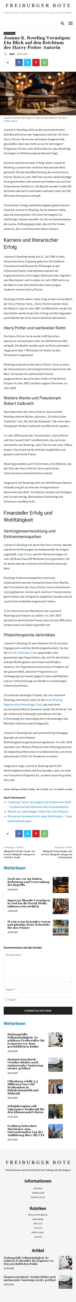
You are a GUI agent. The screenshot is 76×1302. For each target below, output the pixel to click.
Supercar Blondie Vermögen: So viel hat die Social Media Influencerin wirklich (29, 903)
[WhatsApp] (44, 62)
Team (12, 54)
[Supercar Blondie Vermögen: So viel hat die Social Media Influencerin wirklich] (61, 906)
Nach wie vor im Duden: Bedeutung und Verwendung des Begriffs (28, 882)
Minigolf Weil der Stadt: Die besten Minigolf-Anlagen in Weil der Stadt (19, 854)
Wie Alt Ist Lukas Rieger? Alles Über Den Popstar (38, 811)
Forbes (28, 554)
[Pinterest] (36, 62)
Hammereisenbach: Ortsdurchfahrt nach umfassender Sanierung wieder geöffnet (25, 1064)
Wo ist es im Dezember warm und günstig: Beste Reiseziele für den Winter (28, 925)
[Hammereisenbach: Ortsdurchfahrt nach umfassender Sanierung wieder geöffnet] (55, 1064)
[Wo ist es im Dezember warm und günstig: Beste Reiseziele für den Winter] (61, 928)
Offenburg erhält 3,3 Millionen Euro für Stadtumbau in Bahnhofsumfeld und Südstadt (22, 1087)
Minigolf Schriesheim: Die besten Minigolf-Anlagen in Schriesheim (56, 854)
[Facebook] (19, 62)
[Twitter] (27, 62)
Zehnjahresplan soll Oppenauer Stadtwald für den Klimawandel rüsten (26, 1109)
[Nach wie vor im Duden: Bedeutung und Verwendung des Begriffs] (61, 885)
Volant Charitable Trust (23, 652)
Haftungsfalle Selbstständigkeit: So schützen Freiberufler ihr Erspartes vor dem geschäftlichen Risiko (26, 1040)
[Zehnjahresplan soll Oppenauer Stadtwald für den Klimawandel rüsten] (55, 1111)
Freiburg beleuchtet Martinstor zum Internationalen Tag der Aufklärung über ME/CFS (25, 1130)
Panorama (9, 33)
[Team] (6, 54)
